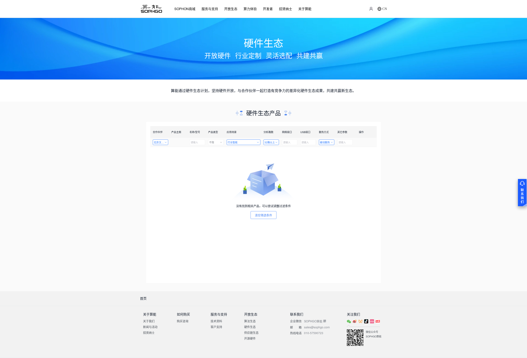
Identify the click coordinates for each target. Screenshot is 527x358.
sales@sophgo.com (317, 327)
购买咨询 (182, 321)
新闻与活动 (150, 327)
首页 (143, 298)
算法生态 (250, 321)
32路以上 (270, 142)
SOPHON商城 (184, 8)
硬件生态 (250, 327)
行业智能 (233, 142)
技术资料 (216, 321)
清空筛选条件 (263, 215)
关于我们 (149, 321)
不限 (211, 142)
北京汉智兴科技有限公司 (161, 142)
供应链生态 (251, 332)
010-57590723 (313, 333)
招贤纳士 (285, 8)
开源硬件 (250, 338)
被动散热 (325, 142)
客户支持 (216, 327)
